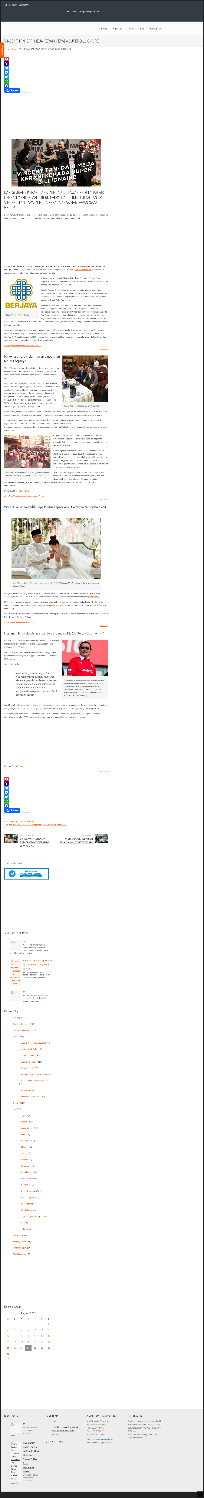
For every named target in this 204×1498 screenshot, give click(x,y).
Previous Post (27, 835)
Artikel (18, 1018)
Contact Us (24, 5)
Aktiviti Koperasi (31, 1055)
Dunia (25, 1134)
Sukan (26, 1223)
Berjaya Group (95, 278)
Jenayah (27, 1153)
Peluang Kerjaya (22, 1248)
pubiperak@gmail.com (89, 11)
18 (15, 1342)
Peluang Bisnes (22, 1241)
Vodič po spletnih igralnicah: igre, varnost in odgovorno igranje (37, 964)
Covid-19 (20, 1103)
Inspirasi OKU (21, 1235)
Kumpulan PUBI (30, 1068)
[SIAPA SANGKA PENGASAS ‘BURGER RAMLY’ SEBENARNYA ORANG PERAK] (11, 843)
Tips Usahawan (22, 1254)
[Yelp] (157, 18)
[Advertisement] (56, 116)
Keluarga (27, 1166)
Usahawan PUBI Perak (33, 1097)
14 (35, 1336)
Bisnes (27, 1122)
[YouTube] (159, 18)
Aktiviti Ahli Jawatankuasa (35, 1043)
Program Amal (29, 1090)
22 (42, 1342)
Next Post (87, 835)
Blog (14, 49)
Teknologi (27, 1229)
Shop (7, 5)
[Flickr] (160, 18)
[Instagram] (156, 18)
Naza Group (93, 597)
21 (35, 1342)
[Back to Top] (200, 1494)
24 (8, 1348)
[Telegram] (56, 68)
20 (28, 1342)
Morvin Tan (8, 368)
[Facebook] (151, 18)
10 (8, 1336)
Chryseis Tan (58, 605)
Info (17, 1109)
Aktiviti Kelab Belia (31, 1049)
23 (49, 1342)
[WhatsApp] (56, 81)
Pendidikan (28, 1210)
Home (6, 49)
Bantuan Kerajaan (23, 1024)
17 (8, 1342)
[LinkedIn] (154, 18)
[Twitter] (150, 18)
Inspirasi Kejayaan (34, 825)
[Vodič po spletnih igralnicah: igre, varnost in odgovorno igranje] (15, 972)
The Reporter (23, 491)
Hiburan (26, 1147)
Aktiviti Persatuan (31, 1062)
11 (15, 1336)
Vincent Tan (61, 825)
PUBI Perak (23, 27)
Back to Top (104, 349)
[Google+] (153, 18)
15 (42, 1336)
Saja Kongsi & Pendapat (34, 1216)
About (14, 5)
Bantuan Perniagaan (24, 1030)
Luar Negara (29, 1204)
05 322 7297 (72, 11)
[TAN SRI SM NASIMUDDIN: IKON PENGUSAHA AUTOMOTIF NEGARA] (101, 843)
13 (28, 1336)
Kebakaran (27, 1160)
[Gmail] (56, 59)
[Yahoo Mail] (56, 63)
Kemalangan (29, 1172)
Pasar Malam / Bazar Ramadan (33, 1082)
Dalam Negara (30, 1128)
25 (15, 1348)
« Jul (8, 1359)
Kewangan (28, 1185)
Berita (18, 1036)
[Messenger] (56, 72)
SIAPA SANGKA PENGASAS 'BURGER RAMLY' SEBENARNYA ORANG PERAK (34, 842)
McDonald (33, 371)
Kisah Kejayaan (32, 821)
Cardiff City (94, 330)
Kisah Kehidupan (31, 1191)
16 (49, 1336)
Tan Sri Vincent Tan (83, 270)
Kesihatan (28, 1178)
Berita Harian (17, 766)
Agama (26, 1115)
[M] (15, 945)
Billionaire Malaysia (17, 825)
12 (21, 1336)
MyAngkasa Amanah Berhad (36, 1074)
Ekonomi (28, 1141)
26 (21, 1348)
